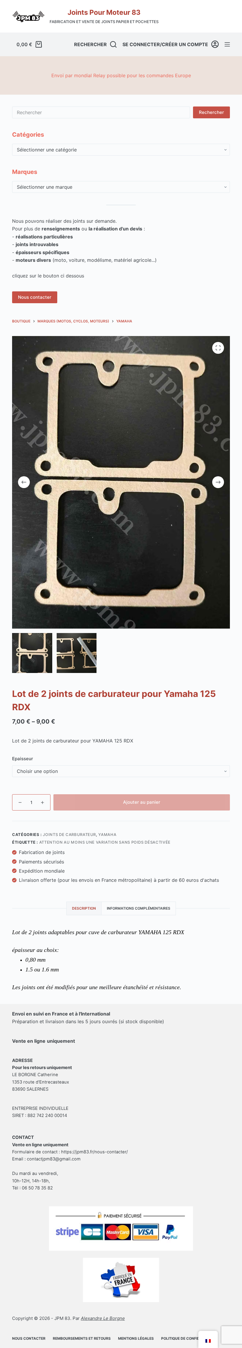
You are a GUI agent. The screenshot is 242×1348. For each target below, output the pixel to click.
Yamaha (107, 834)
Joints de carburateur (69, 834)
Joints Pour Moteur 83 (104, 12)
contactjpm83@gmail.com (54, 1159)
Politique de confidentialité (189, 1338)
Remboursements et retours (82, 1338)
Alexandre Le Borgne (103, 1318)
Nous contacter (34, 297)
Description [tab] (84, 908)
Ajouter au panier (141, 802)
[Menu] (227, 44)
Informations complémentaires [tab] (138, 908)
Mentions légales (136, 1338)
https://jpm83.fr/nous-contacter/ (94, 1152)
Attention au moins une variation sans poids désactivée (105, 842)
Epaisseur (22, 758)
